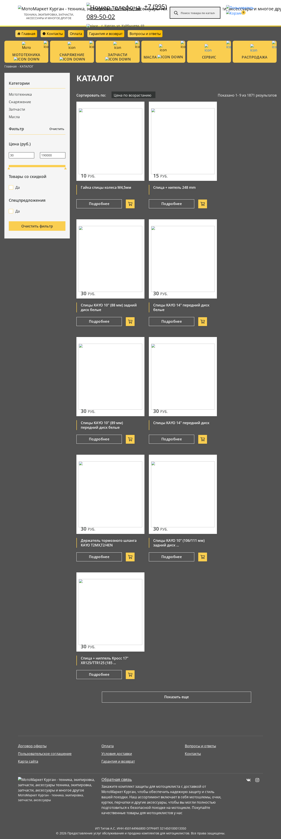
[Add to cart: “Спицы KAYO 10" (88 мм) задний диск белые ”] (130, 321)
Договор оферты (32, 746)
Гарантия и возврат (105, 33)
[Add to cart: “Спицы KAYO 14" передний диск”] (202, 439)
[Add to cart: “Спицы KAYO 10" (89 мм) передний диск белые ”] (130, 439)
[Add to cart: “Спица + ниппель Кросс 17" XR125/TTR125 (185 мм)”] (130, 674)
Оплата (76, 33)
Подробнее (99, 203)
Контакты (193, 753)
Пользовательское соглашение (45, 753)
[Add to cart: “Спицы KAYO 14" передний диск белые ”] (202, 321)
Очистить (56, 129)
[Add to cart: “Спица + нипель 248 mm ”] (202, 204)
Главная (10, 66)
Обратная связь (116, 779)
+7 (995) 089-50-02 (126, 11)
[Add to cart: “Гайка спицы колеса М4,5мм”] (130, 204)
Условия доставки (116, 753)
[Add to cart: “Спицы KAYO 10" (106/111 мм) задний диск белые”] (202, 557)
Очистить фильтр (37, 226)
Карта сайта (28, 761)
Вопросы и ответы (145, 33)
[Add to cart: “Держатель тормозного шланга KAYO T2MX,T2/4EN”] (130, 557)
